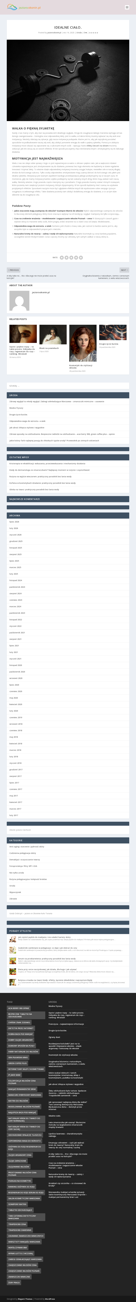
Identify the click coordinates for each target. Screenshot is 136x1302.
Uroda (79, 32)
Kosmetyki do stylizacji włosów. (80, 366)
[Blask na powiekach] (53, 334)
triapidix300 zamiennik (19, 1230)
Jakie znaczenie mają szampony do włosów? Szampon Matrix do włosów (48, 211)
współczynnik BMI (17, 1247)
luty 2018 (13, 756)
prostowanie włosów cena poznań (22, 1173)
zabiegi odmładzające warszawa (25, 1259)
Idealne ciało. (55, 1116)
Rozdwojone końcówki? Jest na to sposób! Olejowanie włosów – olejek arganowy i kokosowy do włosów (65, 1046)
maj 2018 (13, 737)
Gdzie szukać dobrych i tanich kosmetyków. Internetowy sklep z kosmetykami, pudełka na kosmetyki (66, 1075)
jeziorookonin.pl (54, 32)
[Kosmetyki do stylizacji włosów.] (83, 343)
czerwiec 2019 (15, 717)
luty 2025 (13, 574)
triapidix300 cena (17, 1224)
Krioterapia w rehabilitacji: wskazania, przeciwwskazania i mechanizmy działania (47, 463)
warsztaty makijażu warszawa (24, 1241)
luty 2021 (13, 652)
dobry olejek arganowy (20, 1040)
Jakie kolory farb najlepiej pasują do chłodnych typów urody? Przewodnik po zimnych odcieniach (54, 440)
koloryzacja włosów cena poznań (22, 1082)
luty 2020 (13, 711)
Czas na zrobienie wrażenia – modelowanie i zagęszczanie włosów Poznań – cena (53, 218)
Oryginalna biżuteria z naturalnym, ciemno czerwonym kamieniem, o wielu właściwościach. (67, 1064)
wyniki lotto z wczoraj (20, 1253)
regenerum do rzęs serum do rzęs (25, 1192)
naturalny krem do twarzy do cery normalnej (24, 1119)
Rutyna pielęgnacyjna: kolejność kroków (28, 879)
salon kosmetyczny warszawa (24, 1198)
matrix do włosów (18, 1101)
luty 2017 (13, 815)
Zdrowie (13, 898)
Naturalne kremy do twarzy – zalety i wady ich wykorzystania (43, 233)
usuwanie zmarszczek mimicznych (25, 1236)
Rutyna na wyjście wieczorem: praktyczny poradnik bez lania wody (40, 476)
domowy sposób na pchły (21, 1045)
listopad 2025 (15, 547)
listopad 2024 (15, 580)
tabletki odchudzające (20, 1210)
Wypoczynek (15, 892)
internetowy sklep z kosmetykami (26, 1069)
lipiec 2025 (14, 561)
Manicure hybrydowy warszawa (24, 1095)
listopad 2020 (15, 665)
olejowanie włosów (18, 1166)
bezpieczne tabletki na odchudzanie (20, 1015)
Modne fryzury (16, 408)
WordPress (50, 1299)
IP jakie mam (14, 1075)
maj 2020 (13, 698)
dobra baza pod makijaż (20, 1034)
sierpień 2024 (15, 593)
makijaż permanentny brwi (22, 1089)
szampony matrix (17, 1204)
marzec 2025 (15, 567)
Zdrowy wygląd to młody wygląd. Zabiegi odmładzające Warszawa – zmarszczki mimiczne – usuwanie (56, 401)
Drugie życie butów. (109, 344)
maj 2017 (13, 795)
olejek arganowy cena (19, 1155)
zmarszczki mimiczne (19, 1276)
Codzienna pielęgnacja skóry (22, 853)
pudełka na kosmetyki (19, 1181)
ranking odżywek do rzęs (21, 1186)
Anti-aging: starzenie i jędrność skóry (26, 846)
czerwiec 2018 (15, 730)
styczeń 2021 (15, 658)
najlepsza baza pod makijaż (22, 1112)
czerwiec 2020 (15, 691)
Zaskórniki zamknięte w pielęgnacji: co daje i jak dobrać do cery (47, 948)
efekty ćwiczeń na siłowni (98, 145)
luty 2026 (13, 528)
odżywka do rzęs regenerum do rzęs (24, 1147)
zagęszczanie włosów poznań (23, 1271)
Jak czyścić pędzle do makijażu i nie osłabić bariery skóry (44, 937)
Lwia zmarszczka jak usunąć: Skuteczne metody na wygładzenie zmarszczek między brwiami (67, 1124)
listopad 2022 (15, 619)
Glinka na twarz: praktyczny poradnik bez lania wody (34, 489)
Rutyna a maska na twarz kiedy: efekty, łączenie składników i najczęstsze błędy (55, 980)
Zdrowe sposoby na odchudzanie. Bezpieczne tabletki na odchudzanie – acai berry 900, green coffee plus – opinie (62, 434)
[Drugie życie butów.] (112, 332)
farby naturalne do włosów (23, 1051)
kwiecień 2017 (15, 802)
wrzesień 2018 (15, 724)
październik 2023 (17, 613)
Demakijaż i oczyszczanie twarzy (24, 859)
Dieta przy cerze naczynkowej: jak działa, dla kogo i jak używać (47, 969)
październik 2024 (17, 587)
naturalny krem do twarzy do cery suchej (24, 1127)
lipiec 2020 (14, 685)
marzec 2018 (15, 750)
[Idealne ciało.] (68, 80)
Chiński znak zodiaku (19, 1022)
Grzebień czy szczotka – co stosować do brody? (67, 1184)
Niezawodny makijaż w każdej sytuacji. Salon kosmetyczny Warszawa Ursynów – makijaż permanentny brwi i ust (68, 1194)
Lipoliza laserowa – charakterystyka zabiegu (65, 1134)
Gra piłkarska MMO (18, 1057)
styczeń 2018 (15, 763)
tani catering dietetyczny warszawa (22, 1217)
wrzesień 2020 (15, 678)
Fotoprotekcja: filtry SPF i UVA (23, 866)
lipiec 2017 (14, 782)
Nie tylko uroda (16, 872)
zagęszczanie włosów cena (22, 1265)
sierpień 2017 (15, 776)
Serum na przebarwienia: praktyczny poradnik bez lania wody (47, 958)
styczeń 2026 (15, 534)
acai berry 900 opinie (18, 1008)
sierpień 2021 (15, 639)
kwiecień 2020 (15, 704)
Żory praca (14, 1282)
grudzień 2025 (15, 541)
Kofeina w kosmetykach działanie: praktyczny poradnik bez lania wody (42, 483)
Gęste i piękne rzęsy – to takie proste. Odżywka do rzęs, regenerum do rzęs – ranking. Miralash (22, 350)
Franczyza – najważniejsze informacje (66, 1024)
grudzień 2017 (15, 769)
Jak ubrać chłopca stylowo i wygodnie (26, 427)
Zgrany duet (54, 1037)
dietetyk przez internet (20, 1028)
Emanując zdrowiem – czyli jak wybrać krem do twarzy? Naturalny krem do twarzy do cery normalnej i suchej (66, 1145)
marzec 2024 (15, 606)
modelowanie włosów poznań (24, 1106)
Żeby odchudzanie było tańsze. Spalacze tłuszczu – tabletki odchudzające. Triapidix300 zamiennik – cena (67, 1093)
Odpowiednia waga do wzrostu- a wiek (32, 226)
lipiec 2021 (14, 645)
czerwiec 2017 (15, 789)
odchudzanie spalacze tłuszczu (24, 1135)
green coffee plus (17, 1063)
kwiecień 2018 (15, 743)
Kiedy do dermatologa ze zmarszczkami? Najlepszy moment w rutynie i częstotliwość (49, 470)
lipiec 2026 (14, 521)
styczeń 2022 (15, 626)
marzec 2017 (15, 809)
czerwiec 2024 (15, 600)
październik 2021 (17, 632)
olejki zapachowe (17, 1161)
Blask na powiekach (49, 348)
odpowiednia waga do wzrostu (24, 1141)
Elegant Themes (25, 1299)
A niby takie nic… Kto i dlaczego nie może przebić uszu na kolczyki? (68, 1155)
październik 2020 (17, 671)
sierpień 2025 (15, 554)
